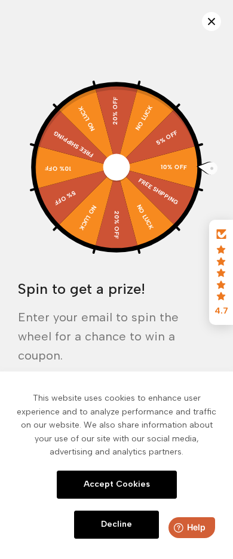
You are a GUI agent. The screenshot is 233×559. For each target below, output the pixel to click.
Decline (116, 524)
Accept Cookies (117, 484)
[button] (221, 272)
